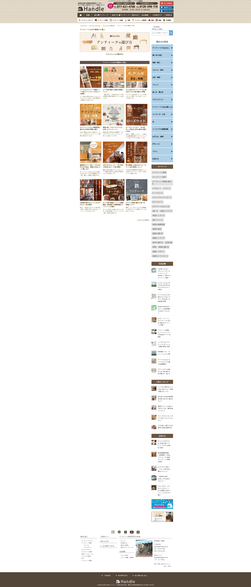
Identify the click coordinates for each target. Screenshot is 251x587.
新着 (88, 15)
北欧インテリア (166, 211)
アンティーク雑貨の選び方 (161, 183)
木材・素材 (156, 77)
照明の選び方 (164, 247)
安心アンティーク (101, 15)
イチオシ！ (157, 188)
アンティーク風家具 (140, 20)
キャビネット (88, 547)
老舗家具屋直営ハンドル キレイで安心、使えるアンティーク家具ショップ (91, 7)
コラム (154, 151)
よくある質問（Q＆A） (107, 546)
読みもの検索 (158, 29)
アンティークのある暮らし (161, 107)
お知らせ (155, 159)
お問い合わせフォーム (163, 564)
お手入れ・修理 (157, 136)
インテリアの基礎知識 (160, 129)
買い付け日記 (157, 55)
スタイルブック (157, 99)
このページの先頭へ (143, 220)
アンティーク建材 (87, 560)
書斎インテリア (159, 238)
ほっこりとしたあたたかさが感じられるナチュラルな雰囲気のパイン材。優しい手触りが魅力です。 (90, 173)
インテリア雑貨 (86, 556)
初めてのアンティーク (127, 547)
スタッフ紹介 (124, 555)
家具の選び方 (158, 233)
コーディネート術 (158, 114)
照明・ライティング (87, 554)
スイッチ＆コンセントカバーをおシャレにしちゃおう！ (165, 418)
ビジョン (123, 540)
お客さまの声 (104, 541)
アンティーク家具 (103, 20)
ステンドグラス (86, 549)
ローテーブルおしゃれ (161, 206)
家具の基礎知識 (159, 224)
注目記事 (169, 242)
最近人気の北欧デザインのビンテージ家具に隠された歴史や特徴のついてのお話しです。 (113, 171)
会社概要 (145, 15)
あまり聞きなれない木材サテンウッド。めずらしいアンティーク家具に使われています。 (90, 134)
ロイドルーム (158, 202)
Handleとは (124, 543)
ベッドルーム (158, 193)
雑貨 (152, 20)
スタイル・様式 (157, 70)
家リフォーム (158, 220)
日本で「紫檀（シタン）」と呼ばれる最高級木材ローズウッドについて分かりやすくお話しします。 (136, 135)
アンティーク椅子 (159, 177)
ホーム (80, 15)
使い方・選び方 (157, 92)
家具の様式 (157, 229)
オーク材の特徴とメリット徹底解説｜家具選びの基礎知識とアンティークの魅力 (113, 204)
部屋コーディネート (160, 256)
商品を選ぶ (84, 536)
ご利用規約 (107, 575)
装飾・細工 (156, 62)
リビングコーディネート (162, 197)
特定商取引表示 (123, 575)
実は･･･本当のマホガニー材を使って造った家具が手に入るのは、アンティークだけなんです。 (90, 209)
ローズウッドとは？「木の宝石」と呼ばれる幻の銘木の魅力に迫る (136, 129)
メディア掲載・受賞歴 (127, 557)
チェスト (86, 545)
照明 (129, 20)
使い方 (155, 211)
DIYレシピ (156, 144)
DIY (83, 558)
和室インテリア (159, 215)
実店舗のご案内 (159, 541)
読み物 (135, 15)
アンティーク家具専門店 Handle (130, 536)
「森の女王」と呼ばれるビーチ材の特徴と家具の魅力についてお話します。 (113, 96)
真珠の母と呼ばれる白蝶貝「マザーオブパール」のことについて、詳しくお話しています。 (113, 134)
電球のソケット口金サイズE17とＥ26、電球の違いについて (165, 408)
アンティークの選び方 (109, 25)
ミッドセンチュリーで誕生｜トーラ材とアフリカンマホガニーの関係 (90, 91)
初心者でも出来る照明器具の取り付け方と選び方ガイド (165, 399)
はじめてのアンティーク (121, 15)
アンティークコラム (95, 25)
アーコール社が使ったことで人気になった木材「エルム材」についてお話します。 (136, 96)
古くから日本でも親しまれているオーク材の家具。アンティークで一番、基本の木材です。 (113, 211)
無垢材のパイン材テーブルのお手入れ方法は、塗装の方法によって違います (90, 167)
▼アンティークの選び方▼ (115, 54)
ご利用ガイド (157, 15)
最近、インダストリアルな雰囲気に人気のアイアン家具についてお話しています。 (136, 209)
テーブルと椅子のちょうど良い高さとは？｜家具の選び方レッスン (165, 389)
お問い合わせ (169, 15)
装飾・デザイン (159, 252)
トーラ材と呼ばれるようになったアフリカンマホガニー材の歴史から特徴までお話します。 (90, 98)
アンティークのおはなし (161, 48)
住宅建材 (168, 20)
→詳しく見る (167, 566)
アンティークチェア (87, 20)
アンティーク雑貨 (118, 20)
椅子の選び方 (158, 242)
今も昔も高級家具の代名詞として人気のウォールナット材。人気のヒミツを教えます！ (136, 171)
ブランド (155, 85)
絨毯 (160, 20)
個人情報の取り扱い (141, 575)
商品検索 (156, 27)
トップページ (83, 25)
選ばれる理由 (124, 545)
